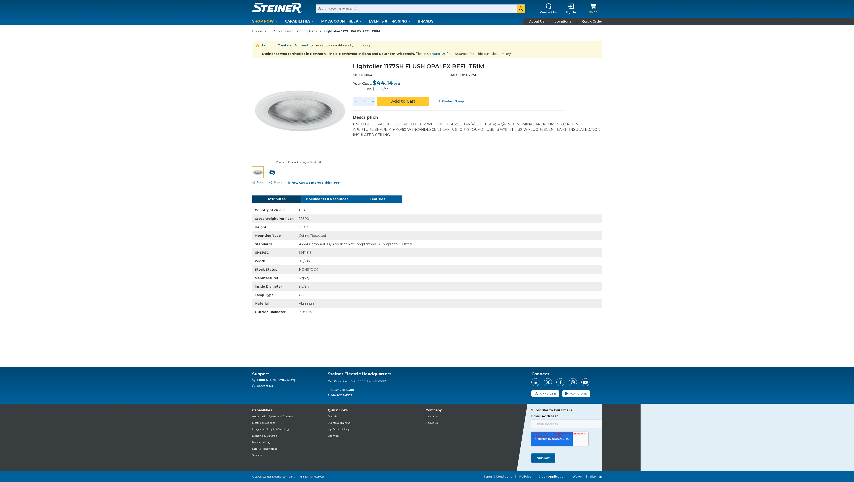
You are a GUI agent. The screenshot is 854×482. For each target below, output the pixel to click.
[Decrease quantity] (356, 101)
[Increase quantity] (373, 101)
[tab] (276, 199)
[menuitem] (265, 21)
